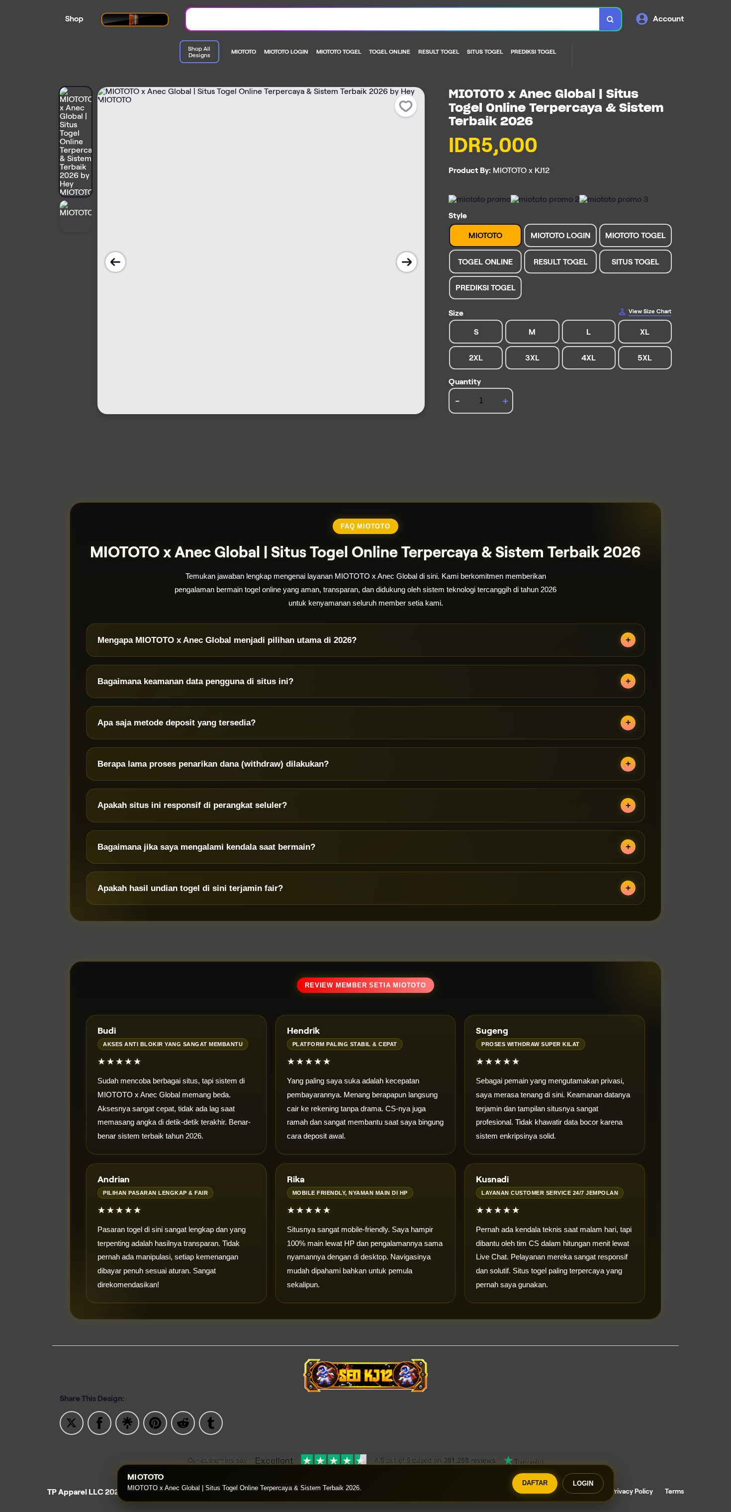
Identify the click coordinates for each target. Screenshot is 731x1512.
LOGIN (583, 1483)
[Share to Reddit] (183, 1422)
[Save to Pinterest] (155, 1422)
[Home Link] (134, 19)
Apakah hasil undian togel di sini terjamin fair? (190, 888)
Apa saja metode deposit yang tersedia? (176, 722)
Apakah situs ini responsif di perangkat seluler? (192, 805)
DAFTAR (535, 1483)
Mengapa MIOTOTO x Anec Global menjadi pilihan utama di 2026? (227, 640)
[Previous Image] (115, 262)
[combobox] (393, 19)
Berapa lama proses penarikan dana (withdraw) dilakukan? (213, 764)
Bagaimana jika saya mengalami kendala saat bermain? (206, 847)
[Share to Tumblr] (211, 1422)
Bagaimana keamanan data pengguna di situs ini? (195, 681)
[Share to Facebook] (99, 1422)
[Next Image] (407, 262)
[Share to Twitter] (72, 1422)
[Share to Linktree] (127, 1422)
